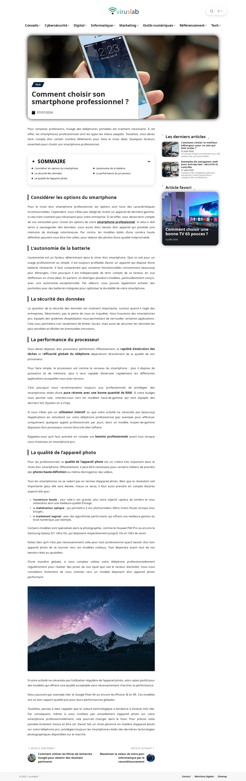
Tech (38, 84)
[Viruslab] (123, 11)
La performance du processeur (113, 173)
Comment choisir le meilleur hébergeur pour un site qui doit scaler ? (199, 145)
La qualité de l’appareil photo (51, 178)
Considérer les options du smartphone (56, 168)
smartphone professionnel (116, 222)
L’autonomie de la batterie (110, 168)
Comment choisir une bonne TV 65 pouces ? (187, 231)
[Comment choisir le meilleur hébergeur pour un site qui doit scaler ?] (170, 149)
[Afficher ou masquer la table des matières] (108, 161)
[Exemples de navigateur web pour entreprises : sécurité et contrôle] (170, 169)
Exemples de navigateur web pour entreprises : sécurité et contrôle (199, 164)
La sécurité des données (48, 173)
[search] (211, 11)
